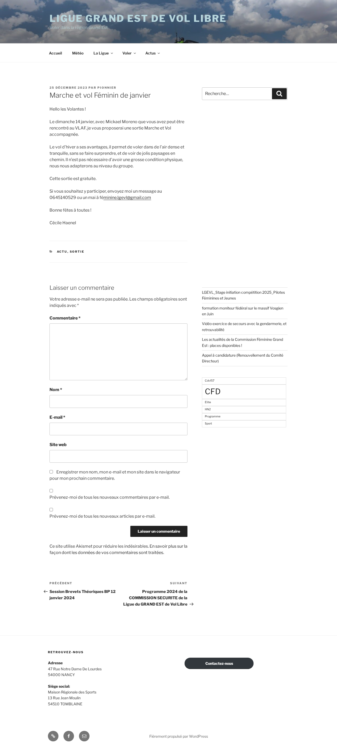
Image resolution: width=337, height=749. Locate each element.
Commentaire (65, 318)
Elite (208, 402)
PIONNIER (106, 87)
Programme (212, 416)
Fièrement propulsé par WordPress (178, 736)
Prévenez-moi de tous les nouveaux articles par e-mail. (102, 516)
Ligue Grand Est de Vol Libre (138, 18)
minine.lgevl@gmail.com (127, 197)
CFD (213, 391)
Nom (55, 389)
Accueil (55, 53)
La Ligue (101, 53)
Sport (208, 423)
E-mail (57, 417)
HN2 (208, 409)
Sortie (77, 251)
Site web (58, 444)
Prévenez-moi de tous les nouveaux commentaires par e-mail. (109, 497)
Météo (77, 53)
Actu (62, 251)
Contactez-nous (219, 663)
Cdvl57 (209, 380)
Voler (127, 53)
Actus (150, 53)
